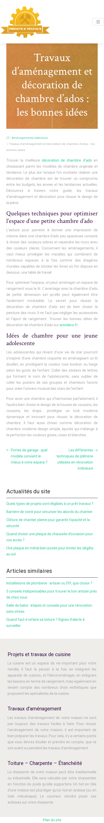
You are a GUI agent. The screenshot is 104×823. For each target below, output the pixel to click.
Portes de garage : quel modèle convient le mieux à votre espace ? (29, 456)
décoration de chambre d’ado (67, 160)
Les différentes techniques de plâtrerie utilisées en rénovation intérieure (75, 459)
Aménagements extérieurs (30, 138)
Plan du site (52, 820)
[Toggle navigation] (98, 22)
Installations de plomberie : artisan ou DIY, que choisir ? (49, 583)
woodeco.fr (68, 325)
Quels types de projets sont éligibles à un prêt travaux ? (49, 504)
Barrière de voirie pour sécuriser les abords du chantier (49, 512)
